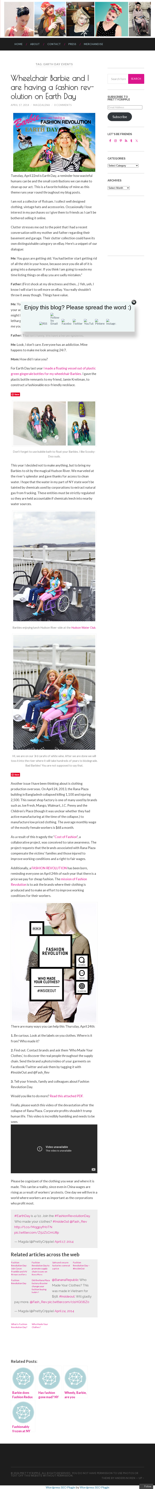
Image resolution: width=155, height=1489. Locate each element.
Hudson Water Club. (83, 627)
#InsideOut (61, 1221)
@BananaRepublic (65, 1280)
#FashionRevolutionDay (72, 1216)
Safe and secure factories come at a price (61, 1265)
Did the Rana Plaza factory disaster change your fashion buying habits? (41, 1286)
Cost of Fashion (66, 837)
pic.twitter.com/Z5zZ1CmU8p (36, 1232)
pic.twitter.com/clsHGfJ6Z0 (68, 1302)
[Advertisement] (131, 225)
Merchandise (93, 44)
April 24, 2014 (64, 1311)
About (35, 44)
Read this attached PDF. (66, 1096)
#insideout (67, 1296)
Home (19, 44)
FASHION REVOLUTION (49, 868)
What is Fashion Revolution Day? (19, 1326)
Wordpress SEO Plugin (61, 1487)
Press (72, 44)
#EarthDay (22, 1216)
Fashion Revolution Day (18, 1282)
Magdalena (41, 105)
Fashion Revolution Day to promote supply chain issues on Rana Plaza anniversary (40, 1268)
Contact (54, 44)
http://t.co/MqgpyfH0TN (33, 1227)
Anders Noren (125, 1478)
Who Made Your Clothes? (40, 1326)
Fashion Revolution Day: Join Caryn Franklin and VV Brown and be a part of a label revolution (19, 1268)
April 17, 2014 (20, 105)
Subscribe (119, 117)
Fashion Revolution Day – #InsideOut (81, 1265)
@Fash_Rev (78, 1221)
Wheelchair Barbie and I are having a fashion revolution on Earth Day (52, 87)
